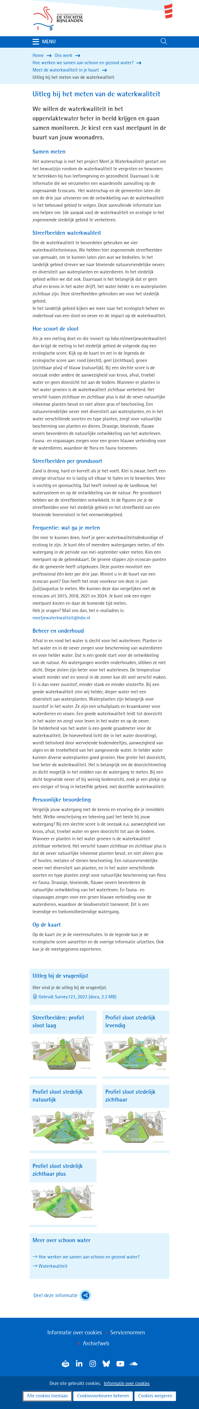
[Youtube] (120, 1364)
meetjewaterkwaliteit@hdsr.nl (61, 618)
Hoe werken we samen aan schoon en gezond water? (89, 1257)
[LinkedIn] (79, 1364)
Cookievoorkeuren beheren (103, 1396)
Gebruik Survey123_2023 (77, 997)
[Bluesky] (106, 1364)
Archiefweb (96, 1344)
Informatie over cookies (126, 1383)
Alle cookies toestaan (47, 1396)
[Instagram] (93, 1364)
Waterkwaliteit (53, 1266)
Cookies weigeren (155, 1396)
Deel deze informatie (62, 1296)
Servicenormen (127, 1333)
